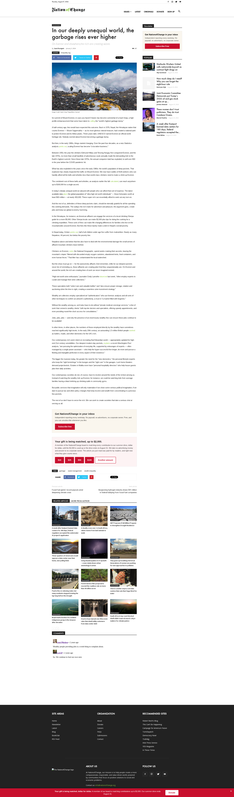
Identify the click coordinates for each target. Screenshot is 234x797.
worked (132, 330)
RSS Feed (55, 739)
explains (107, 343)
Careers (100, 728)
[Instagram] (172, 1)
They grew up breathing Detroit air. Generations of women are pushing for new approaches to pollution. (123, 563)
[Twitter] (176, 1)
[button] (179, 11)
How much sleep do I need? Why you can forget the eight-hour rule (169, 81)
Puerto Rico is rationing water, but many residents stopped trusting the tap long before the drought (65, 593)
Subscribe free (65, 427)
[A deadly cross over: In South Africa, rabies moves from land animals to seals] (94, 516)
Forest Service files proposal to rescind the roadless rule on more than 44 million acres (93, 586)
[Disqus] (94, 668)
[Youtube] (180, 1)
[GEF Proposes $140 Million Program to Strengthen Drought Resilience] (123, 513)
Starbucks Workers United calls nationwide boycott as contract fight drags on (169, 67)
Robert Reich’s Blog (150, 721)
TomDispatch (148, 732)
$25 (69, 460)
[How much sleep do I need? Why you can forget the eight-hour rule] (149, 83)
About (99, 721)
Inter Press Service (150, 743)
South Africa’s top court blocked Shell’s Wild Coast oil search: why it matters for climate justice (122, 618)
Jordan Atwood (162, 104)
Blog (54, 732)
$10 (59, 460)
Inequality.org (65, 53)
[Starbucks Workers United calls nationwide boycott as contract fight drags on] (149, 67)
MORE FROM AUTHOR (80, 501)
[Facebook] (168, 1)
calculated (114, 181)
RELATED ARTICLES (60, 501)
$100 (89, 460)
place (65, 194)
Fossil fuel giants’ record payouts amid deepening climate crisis (67, 491)
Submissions (102, 735)
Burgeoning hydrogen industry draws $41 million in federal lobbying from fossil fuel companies (118, 491)
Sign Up (171, 11)
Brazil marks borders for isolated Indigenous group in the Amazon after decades (64, 620)
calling (92, 121)
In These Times (149, 750)
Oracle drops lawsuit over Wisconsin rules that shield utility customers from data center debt (94, 621)
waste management (75, 471)
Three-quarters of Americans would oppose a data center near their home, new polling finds (65, 558)
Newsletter (56, 724)
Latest (138, 11)
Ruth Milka (161, 135)
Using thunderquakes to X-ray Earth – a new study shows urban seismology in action (93, 563)
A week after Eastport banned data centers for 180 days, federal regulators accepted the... (168, 128)
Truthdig (146, 739)
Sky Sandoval (161, 72)
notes (71, 251)
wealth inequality (90, 471)
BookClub (56, 735)
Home (54, 721)
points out (63, 146)
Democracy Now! (149, 735)
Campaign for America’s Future (155, 728)
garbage (62, 471)
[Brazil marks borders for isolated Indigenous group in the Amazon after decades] (65, 607)
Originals (148, 11)
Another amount (105, 460)
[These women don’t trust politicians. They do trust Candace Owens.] (149, 117)
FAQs (99, 732)
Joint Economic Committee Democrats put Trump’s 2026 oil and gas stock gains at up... (169, 97)
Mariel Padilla (162, 118)
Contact (100, 739)
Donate (160, 11)
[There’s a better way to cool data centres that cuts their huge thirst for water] (123, 578)
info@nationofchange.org (105, 785)
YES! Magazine (148, 746)
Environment (56, 25)
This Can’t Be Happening (152, 724)
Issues (126, 11)
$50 (79, 460)
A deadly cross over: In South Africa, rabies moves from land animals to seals (94, 530)
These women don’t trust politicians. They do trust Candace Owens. (168, 112)
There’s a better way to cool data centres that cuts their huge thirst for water (123, 591)
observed (103, 276)
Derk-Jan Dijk (161, 87)
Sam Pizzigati (59, 48)
